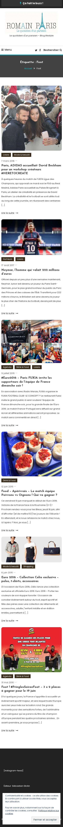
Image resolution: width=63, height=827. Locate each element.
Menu (8, 50)
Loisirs (6, 154)
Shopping (28, 566)
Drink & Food (22, 367)
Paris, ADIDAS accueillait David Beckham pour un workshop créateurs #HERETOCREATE (31, 169)
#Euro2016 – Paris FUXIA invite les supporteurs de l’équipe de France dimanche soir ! (26, 381)
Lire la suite (8, 213)
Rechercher (51, 50)
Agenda (7, 367)
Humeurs (7, 259)
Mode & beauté (22, 154)
